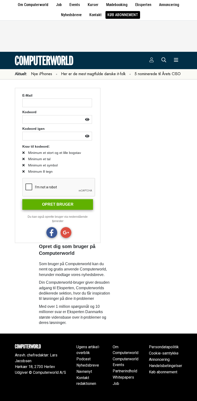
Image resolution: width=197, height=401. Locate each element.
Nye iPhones (41, 74)
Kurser (93, 4)
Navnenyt (84, 371)
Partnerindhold (125, 371)
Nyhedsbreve (71, 15)
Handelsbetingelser (165, 365)
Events (74, 4)
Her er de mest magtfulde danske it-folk (93, 74)
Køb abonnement (122, 15)
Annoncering (169, 4)
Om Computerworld (33, 4)
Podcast (83, 359)
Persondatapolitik (164, 347)
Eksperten (143, 4)
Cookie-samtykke (164, 353)
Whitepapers (123, 377)
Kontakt (95, 15)
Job (59, 4)
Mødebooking (117, 4)
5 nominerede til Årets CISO (158, 74)
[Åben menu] (176, 60)
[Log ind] (152, 60)
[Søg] (164, 60)
